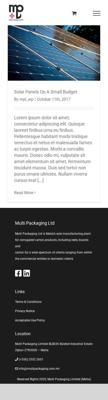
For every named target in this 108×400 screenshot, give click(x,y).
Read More (23, 192)
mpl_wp (26, 99)
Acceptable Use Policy (30, 320)
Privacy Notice (25, 311)
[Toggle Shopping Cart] (74, 13)
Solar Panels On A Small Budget (54, 53)
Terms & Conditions (28, 302)
